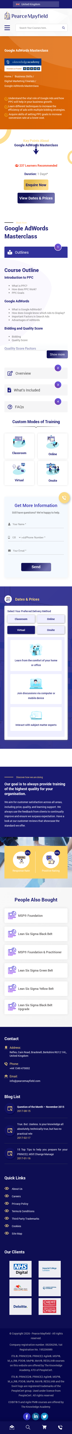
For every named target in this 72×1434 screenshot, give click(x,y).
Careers (16, 1196)
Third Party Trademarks (25, 1218)
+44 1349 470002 (20, 1068)
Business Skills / (24, 76)
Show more (57, 354)
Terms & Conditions (23, 1211)
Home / (8, 76)
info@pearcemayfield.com (25, 1081)
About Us (17, 1189)
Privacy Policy (20, 1203)
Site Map (17, 1233)
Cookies (16, 1226)
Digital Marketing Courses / (20, 81)
